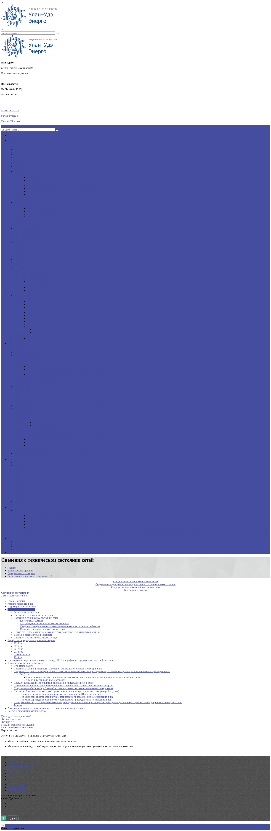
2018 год (24, 397)
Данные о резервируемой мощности (39, 380)
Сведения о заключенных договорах (52, 425)
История (18, 160)
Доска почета (21, 157)
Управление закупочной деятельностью (35, 501)
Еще (10, 552)
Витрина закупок (23, 504)
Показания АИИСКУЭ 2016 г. (36, 273)
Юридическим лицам (25, 171)
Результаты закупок (24, 490)
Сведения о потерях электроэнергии (39, 247)
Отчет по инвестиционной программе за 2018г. (51, 527)
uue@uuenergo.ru (10, 116)
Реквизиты (19, 149)
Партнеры (19, 163)
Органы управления (24, 146)
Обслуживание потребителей (36, 197)
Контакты (13, 779)
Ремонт (18, 535)
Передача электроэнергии (34, 174)
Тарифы (30, 177)
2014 (28, 309)
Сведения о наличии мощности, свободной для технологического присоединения (64, 414)
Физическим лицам (24, 202)
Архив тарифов (28, 400)
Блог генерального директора (29, 546)
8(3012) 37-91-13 (10, 110)
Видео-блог (20, 541)
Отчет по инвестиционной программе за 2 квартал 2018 (56, 518)
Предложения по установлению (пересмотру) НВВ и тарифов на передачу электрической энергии (66, 405)
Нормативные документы (40, 191)
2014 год (24, 476)
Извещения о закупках (26, 465)
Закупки (12, 459)
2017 (28, 318)
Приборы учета (22, 236)
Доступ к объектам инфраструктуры (33, 456)
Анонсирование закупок (27, 462)
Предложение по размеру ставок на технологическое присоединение (63, 185)
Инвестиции (14, 507)
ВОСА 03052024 (41, 332)
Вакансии (19, 152)
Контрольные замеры (37, 366)
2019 (22, 264)
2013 (28, 307)
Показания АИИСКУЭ (26, 267)
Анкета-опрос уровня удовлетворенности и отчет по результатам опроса (52, 453)
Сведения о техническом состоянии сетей (42, 250)
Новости (18, 544)
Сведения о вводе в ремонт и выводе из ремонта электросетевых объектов (66, 372)
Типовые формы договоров (41, 180)
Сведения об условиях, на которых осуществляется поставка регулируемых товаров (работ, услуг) (72, 436)
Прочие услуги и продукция (35, 200)
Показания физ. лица (37, 278)
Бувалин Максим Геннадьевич (17, 724)
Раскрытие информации (20, 343)
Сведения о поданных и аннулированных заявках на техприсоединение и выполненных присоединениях (89, 422)
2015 (28, 312)
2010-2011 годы (28, 467)
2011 (28, 301)
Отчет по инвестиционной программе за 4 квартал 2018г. (57, 524)
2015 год (24, 388)
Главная (12, 567)
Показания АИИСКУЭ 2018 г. (36, 284)
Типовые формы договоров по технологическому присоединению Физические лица (71, 445)
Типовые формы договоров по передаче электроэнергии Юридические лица (67, 439)
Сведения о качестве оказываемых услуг (42, 383)
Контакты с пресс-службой (28, 549)
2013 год (24, 473)
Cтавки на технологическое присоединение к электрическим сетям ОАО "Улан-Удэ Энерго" (69, 431)
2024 (28, 326)
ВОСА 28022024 (41, 329)
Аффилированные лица (26, 349)
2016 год (24, 391)
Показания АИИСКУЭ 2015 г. (36, 270)
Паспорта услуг (22, 256)
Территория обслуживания (28, 239)
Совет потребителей (25, 259)
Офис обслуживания (31, 231)
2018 (28, 321)
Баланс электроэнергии (32, 245)
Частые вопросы (22, 166)
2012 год (24, 470)
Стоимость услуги (30, 411)
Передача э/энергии (24, 242)
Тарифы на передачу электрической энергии (37, 386)
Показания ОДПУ (35, 281)
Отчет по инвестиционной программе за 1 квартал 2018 (56, 521)
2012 (28, 304)
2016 (28, 315)
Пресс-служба (15, 538)
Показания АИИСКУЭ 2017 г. (36, 276)
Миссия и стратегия (24, 143)
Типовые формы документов (41, 188)
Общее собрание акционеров (35, 298)
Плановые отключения (26, 262)
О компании (14, 757)
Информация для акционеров (36, 335)
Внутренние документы (27, 154)
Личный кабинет (29, 233)
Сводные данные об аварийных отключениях (50, 369)
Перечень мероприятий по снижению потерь (44, 253)
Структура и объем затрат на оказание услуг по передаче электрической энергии (63, 377)
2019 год (24, 403)
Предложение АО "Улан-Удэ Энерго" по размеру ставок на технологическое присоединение (69, 434)
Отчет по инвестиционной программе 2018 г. (44, 513)
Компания (13, 140)
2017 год (24, 394)
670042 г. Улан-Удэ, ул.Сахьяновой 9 (27, 784)
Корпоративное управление (29, 295)
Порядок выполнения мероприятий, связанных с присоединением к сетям (60, 428)
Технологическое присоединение (38, 183)
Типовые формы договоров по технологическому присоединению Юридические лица (72, 442)
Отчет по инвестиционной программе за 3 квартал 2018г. (57, 515)
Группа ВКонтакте (11, 121)
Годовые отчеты (22, 341)
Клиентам (13, 168)
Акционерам (14, 293)
